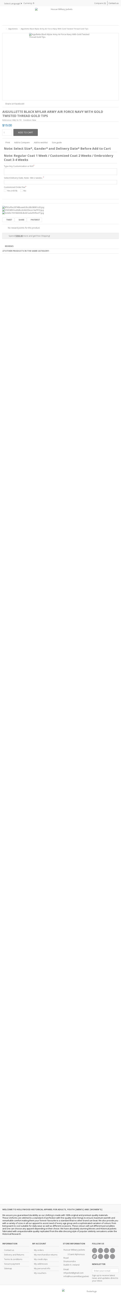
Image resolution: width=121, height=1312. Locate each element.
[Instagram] (106, 1256)
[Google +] (106, 1250)
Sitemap (8, 1268)
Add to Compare (22, 142)
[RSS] (112, 1256)
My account (39, 1243)
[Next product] (117, 28)
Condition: (27, 120)
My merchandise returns (46, 1254)
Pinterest (35, 219)
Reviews (9, 246)
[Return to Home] (3, 29)
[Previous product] (114, 28)
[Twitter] (100, 1250)
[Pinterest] (100, 1256)
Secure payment (12, 1264)
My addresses (41, 1264)
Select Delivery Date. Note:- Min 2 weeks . (24, 178)
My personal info (42, 1268)
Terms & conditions (13, 1259)
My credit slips (41, 1259)
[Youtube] (112, 1250)
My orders (39, 1250)
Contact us (114, 3)
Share (21, 219)
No (24, 190)
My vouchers (40, 1273)
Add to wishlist (41, 142)
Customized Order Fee (15, 187)
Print (7, 142)
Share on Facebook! (14, 103)
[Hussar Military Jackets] (60, 16)
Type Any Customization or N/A (19, 166)
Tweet (9, 219)
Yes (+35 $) (12, 190)
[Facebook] (94, 1250)
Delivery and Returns (14, 1254)
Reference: (7, 120)
